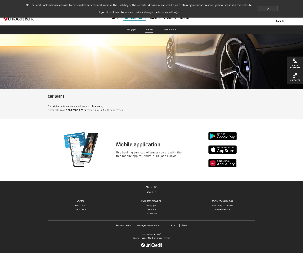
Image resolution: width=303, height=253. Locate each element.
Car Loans (151, 209)
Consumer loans (169, 29)
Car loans (149, 29)
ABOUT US (151, 192)
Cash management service (222, 205)
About (173, 225)
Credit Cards (80, 209)
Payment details (123, 225)
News (184, 225)
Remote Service (222, 209)
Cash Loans (151, 213)
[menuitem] (295, 63)
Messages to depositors (148, 225)
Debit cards (80, 205)
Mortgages (131, 29)
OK (268, 8)
